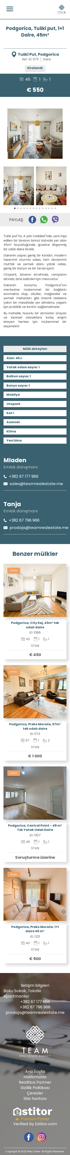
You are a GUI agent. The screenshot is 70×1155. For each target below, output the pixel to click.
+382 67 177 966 (23, 476)
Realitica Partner (35, 1082)
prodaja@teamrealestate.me (39, 527)
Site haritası (35, 1098)
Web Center (33, 1151)
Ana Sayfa (35, 1071)
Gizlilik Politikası (35, 1087)
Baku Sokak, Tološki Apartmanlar (22, 993)
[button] (15, 208)
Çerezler (35, 1093)
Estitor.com (46, 1124)
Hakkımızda (35, 1077)
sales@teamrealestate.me (36, 483)
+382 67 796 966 (24, 520)
